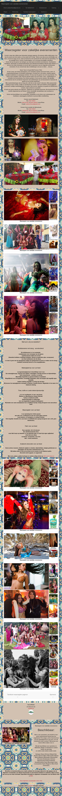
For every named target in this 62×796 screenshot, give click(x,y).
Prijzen (5, 12)
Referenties (15, 12)
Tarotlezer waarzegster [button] (29, 12)
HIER (31, 776)
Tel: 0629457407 (30, 8)
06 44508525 (34, 110)
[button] (17, 695)
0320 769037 (32, 101)
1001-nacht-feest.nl (48, 456)
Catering (54, 8)
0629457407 (25, 110)
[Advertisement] (31, 792)
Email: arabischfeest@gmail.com (12, 8)
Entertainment (43, 8)
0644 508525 (34, 102)
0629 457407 (25, 102)
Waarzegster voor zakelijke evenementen (14, 4)
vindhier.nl (31, 708)
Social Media (31, 704)
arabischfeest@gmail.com (33, 104)
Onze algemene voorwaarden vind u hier (31, 781)
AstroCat (30, 785)
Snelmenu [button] (43, 12)
